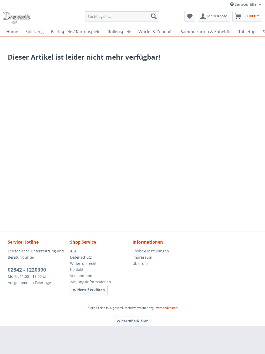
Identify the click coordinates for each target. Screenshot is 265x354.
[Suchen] (153, 16)
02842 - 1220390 (27, 269)
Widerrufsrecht (83, 263)
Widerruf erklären (89, 289)
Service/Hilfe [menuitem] (245, 4)
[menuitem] (122, 16)
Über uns (140, 263)
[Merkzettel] (189, 16)
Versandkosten (167, 308)
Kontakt (76, 269)
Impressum (142, 257)
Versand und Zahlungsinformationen (90, 278)
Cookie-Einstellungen (150, 251)
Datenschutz (81, 257)
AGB (73, 251)
